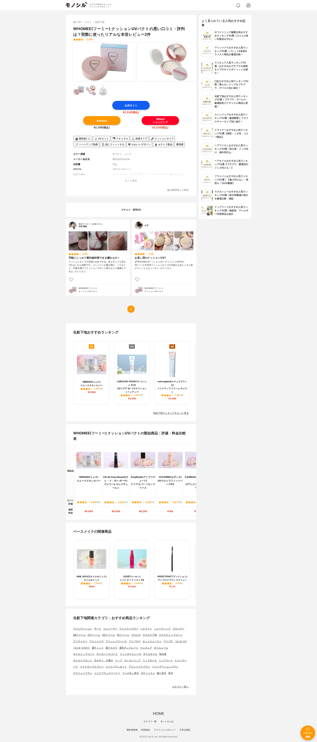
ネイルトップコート (84, 654)
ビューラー (181, 660)
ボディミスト (148, 673)
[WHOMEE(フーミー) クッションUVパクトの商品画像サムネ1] (78, 90)
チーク (97, 628)
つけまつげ (181, 641)
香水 (170, 673)
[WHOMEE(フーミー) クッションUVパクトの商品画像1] (104, 62)
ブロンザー (178, 628)
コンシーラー (110, 628)
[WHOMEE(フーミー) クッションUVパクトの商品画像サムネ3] (102, 90)
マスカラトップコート (171, 635)
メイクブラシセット (116, 666)
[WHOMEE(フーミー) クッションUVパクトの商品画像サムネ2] (90, 90)
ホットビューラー (152, 641)
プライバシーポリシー (165, 729)
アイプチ (168, 641)
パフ (75, 666)
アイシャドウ (96, 641)
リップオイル (150, 660)
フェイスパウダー (128, 628)
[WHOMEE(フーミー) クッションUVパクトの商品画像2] (168, 62)
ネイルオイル (150, 654)
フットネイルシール (130, 654)
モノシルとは (167, 721)
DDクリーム (108, 635)
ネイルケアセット (82, 660)
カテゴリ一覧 (150, 721)
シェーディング (162, 628)
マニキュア (146, 647)
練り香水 (161, 673)
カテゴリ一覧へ (180, 686)
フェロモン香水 (130, 673)
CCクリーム (94, 635)
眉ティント (98, 647)
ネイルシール (161, 647)
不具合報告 (184, 729)
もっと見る (131, 180)
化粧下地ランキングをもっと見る (171, 413)
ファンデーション (82, 628)
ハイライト (146, 628)
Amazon (101, 120)
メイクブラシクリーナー (107, 673)
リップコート (166, 660)
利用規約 (145, 729)
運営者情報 (132, 729)
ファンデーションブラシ (165, 666)
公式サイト (131, 105)
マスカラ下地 (150, 635)
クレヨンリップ (132, 660)
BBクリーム (79, 635)
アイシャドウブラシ (139, 666)
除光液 (162, 654)
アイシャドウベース (116, 641)
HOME (158, 713)
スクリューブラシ (82, 673)
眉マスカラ (111, 647)
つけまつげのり (81, 647)
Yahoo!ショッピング (160, 120)
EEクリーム (123, 635)
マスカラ (136, 635)
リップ (118, 660)
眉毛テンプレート (128, 647)
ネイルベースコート (107, 654)
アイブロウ (135, 641)
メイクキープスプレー (92, 666)
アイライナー (80, 641)
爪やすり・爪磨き (103, 660)
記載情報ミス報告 (179, 190)
